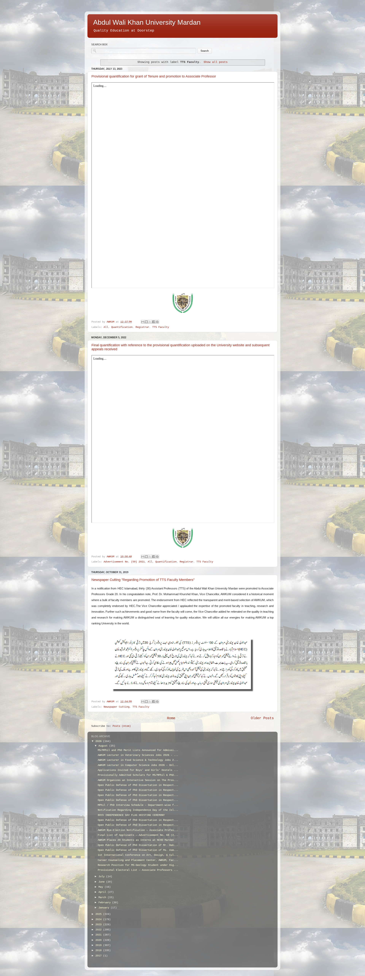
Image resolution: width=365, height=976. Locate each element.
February (105, 902)
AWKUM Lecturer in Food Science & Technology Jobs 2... (138, 760)
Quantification (122, 327)
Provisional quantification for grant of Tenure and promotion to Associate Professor (153, 76)
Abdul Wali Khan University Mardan (147, 22)
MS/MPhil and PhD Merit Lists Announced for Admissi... (138, 750)
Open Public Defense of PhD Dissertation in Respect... (138, 785)
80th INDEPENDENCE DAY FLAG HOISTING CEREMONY (131, 815)
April (103, 892)
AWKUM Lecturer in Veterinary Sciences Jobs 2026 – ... (138, 755)
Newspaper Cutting (116, 707)
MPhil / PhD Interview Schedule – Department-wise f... (138, 805)
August (103, 745)
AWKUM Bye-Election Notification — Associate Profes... (138, 830)
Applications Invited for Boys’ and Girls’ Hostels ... (138, 770)
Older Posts (262, 718)
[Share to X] (150, 322)
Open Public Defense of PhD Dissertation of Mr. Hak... (138, 845)
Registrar (142, 327)
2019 (99, 945)
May (101, 887)
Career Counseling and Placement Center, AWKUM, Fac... (138, 860)
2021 (99, 934)
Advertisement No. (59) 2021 (124, 561)
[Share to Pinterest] (157, 322)
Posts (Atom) (122, 726)
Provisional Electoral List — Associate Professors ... (138, 870)
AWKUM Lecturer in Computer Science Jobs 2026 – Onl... (138, 765)
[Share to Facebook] (154, 322)
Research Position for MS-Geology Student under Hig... (138, 865)
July (102, 876)
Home (171, 718)
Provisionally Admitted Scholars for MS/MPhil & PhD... (138, 775)
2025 (99, 914)
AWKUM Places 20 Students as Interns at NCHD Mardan (136, 840)
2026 (99, 741)
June (102, 881)
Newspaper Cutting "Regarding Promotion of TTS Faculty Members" (142, 580)
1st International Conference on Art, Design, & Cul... (138, 855)
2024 (99, 919)
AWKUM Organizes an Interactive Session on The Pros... (138, 780)
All (106, 327)
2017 (99, 955)
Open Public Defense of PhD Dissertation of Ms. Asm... (138, 850)
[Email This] (143, 322)
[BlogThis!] (146, 322)
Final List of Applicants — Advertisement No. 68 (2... (138, 835)
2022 (99, 929)
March (103, 897)
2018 (99, 950)
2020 (99, 940)
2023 (99, 924)
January (104, 907)
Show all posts (216, 62)
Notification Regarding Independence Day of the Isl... (138, 810)
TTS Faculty (160, 327)
